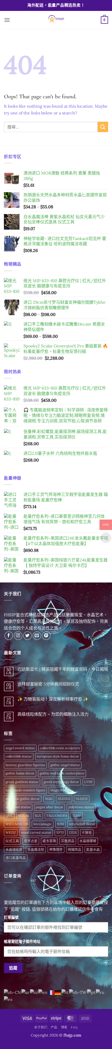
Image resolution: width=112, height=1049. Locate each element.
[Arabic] (25, 992)
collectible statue (18, 756)
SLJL (38, 815)
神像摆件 (56, 849)
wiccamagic (42, 824)
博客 (64, 1027)
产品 (54, 1027)
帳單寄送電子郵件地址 (22, 941)
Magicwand (59, 790)
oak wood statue (18, 807)
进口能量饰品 (15, 858)
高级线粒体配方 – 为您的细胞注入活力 (53, 714)
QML (9, 815)
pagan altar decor (49, 807)
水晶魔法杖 (35, 849)
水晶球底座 (13, 849)
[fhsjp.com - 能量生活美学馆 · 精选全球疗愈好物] (55, 20)
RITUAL (24, 815)
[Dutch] (34, 992)
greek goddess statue (22, 782)
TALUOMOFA (56, 815)
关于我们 (40, 1027)
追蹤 (13, 967)
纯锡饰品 (74, 849)
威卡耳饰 (49, 841)
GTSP (88, 782)
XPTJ (60, 832)
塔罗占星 (31, 841)
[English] (43, 992)
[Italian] (65, 992)
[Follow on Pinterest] (46, 635)
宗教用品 (67, 841)
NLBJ (49, 799)
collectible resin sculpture (60, 748)
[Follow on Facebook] (8, 635)
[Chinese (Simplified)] (12, 992)
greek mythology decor (61, 782)
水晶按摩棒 (87, 841)
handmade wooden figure (25, 790)
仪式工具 (12, 841)
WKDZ (10, 832)
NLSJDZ (82, 799)
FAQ (74, 1027)
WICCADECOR (16, 824)
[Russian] (100, 992)
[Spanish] (8, 998)
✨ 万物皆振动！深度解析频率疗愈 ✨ (52, 699)
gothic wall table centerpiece (62, 773)
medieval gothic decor (22, 799)
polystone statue (81, 807)
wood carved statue (36, 832)
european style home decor (58, 756)
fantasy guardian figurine (25, 765)
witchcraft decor (82, 824)
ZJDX (73, 832)
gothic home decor (20, 773)
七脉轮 (87, 832)
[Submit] (103, 127)
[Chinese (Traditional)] (78, 992)
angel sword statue (20, 748)
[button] (7, 20)
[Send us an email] (37, 635)
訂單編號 (11, 917)
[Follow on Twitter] (27, 635)
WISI (60, 824)
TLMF (76, 815)
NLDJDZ (64, 799)
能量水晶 (93, 849)
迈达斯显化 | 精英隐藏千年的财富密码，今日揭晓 (62, 669)
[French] (51, 992)
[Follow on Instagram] (18, 635)
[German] (58, 992)
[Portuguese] (91, 992)
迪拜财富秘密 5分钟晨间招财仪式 (48, 684)
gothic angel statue (65, 765)
